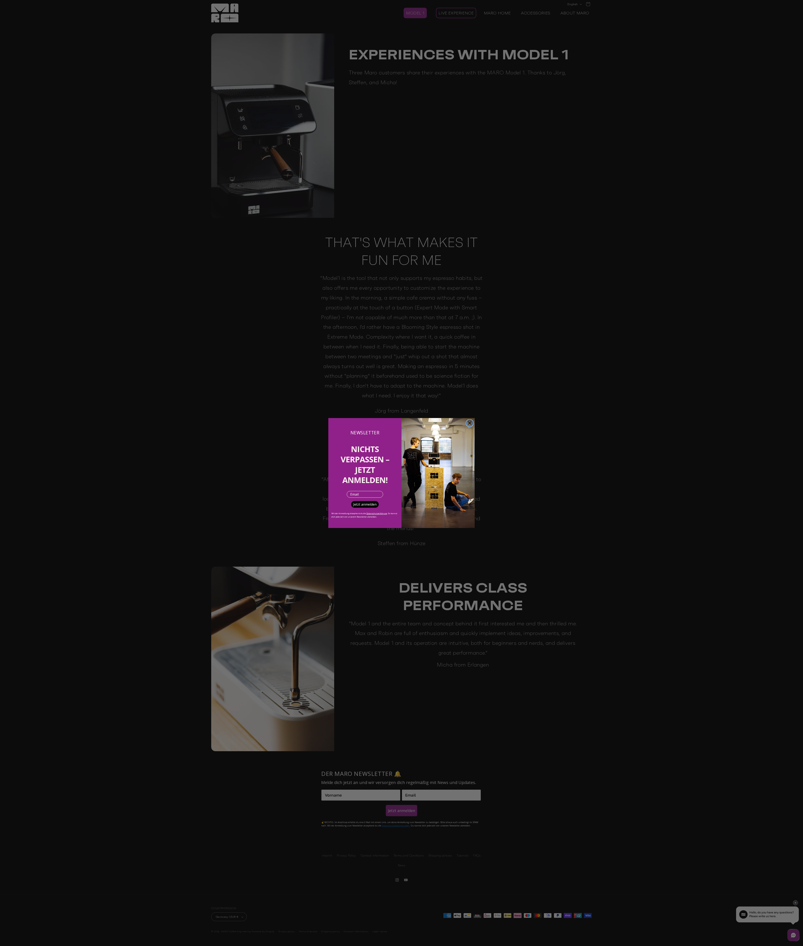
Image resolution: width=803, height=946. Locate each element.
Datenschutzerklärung (376, 513)
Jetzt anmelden (365, 504)
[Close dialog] (469, 423)
